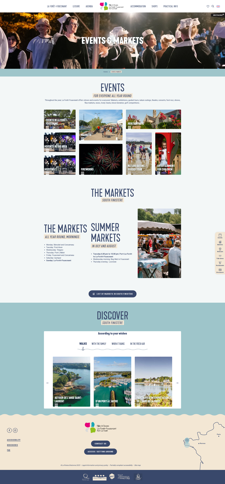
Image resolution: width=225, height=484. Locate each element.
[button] (212, 6)
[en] (218, 6)
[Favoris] (208, 6)
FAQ (8, 450)
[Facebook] (9, 430)
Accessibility (14, 440)
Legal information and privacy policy (95, 465)
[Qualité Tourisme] (86, 476)
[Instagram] (15, 430)
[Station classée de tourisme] (111, 476)
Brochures (12, 445)
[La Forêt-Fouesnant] (112, 6)
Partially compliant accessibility (121, 465)
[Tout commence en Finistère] (123, 476)
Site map (137, 465)
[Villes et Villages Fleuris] (100, 476)
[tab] (83, 344)
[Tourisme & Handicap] (138, 476)
